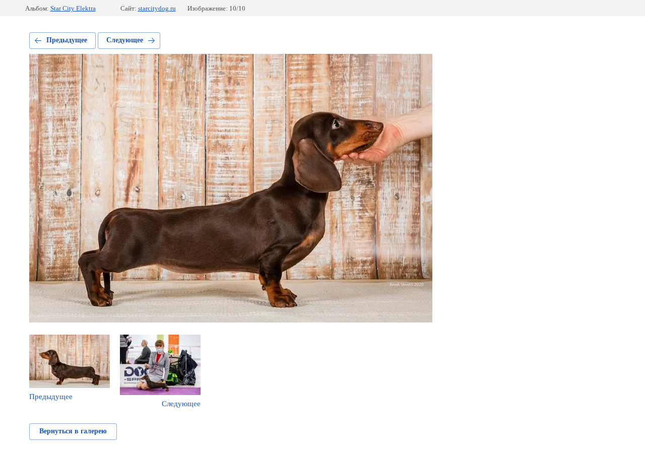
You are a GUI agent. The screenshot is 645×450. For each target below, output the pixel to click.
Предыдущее (66, 40)
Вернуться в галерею (73, 431)
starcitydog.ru (157, 8)
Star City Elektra (73, 8)
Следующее (124, 40)
